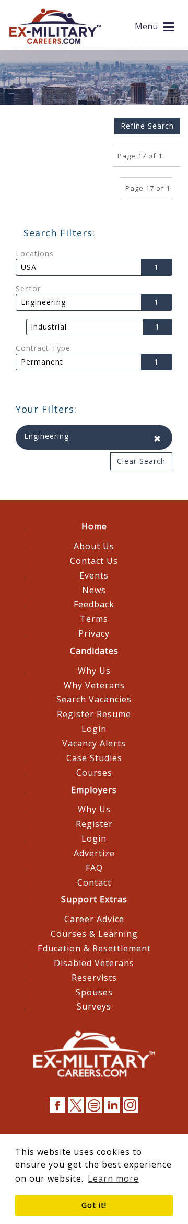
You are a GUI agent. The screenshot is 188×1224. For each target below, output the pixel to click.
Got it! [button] (94, 1205)
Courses (94, 772)
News (94, 590)
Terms (94, 619)
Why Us (94, 670)
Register (94, 824)
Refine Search (147, 126)
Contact (94, 882)
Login (94, 728)
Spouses (94, 992)
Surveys (94, 1006)
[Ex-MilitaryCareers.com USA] (55, 26)
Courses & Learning (94, 933)
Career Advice (94, 919)
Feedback (94, 604)
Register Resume (94, 714)
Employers (94, 790)
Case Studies (94, 758)
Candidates (94, 650)
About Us (94, 546)
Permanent (42, 362)
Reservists (94, 977)
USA (29, 267)
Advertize (94, 853)
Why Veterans (94, 685)
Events (94, 575)
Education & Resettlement (94, 948)
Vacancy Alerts (94, 743)
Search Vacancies (94, 699)
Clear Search (141, 461)
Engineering (43, 302)
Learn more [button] (113, 1178)
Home (94, 526)
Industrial (49, 327)
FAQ (94, 868)
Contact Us (94, 560)
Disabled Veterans (94, 963)
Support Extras (94, 899)
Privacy (94, 633)
